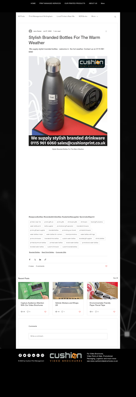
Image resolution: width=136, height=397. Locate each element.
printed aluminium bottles (38, 243)
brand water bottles (72, 243)
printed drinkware (85, 230)
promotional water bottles (90, 243)
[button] (115, 16)
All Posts (21, 16)
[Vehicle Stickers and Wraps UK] (68, 290)
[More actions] (106, 31)
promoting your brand (69, 230)
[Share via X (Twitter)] (35, 260)
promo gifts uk (48, 222)
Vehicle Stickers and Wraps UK (66, 304)
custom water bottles (69, 239)
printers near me (35, 222)
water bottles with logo (88, 234)
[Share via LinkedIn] (40, 260)
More (93, 16)
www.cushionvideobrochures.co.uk (104, 361)
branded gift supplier (85, 239)
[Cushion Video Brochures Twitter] (24, 355)
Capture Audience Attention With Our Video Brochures (32, 304)
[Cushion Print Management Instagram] (42, 355)
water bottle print (35, 226)
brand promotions (71, 234)
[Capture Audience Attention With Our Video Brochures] (33, 290)
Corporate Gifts (61, 252)
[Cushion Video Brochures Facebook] (20, 355)
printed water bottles (56, 243)
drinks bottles (100, 239)
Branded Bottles (34, 252)
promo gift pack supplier (37, 230)
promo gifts (60, 222)
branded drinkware (83, 226)
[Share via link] (45, 260)
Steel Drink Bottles (48, 252)
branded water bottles (37, 247)
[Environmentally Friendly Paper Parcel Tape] (102, 290)
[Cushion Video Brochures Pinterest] (29, 355)
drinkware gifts (72, 222)
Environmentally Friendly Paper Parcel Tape (100, 304)
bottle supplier (48, 226)
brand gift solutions (97, 222)
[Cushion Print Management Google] (38, 355)
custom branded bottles (69, 247)
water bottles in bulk (36, 234)
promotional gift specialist (65, 226)
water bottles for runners (54, 234)
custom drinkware (53, 247)
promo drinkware (35, 239)
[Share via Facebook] (30, 260)
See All (115, 278)
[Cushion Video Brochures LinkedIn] (33, 355)
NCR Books (83, 16)
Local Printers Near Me (66, 16)
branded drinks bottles (52, 239)
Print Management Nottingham (40, 16)
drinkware (84, 222)
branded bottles (54, 230)
